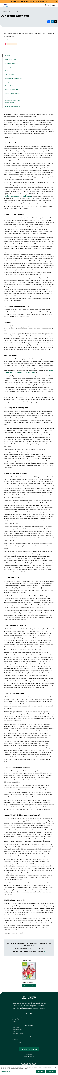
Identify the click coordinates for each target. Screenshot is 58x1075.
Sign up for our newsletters (29, 1049)
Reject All (51, 1071)
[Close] (55, 1067)
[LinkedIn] (30, 1064)
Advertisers (15, 1039)
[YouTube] (33, 1064)
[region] (29, 1070)
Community (15, 1031)
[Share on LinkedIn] (52, 21)
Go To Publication (29, 986)
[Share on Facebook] (48, 21)
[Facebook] (22, 1064)
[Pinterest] (35, 1064)
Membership (15, 1027)
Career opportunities (17, 1018)
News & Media (15, 1020)
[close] (56, 1)
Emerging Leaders (17, 1029)
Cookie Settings (5, 1071)
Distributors (15, 1041)
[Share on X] (55, 21)
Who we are (15, 1016)
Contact (14, 1021)
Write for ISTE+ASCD (17, 1033)
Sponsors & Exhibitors (17, 1043)
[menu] (2, 5)
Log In (53, 5)
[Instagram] (27, 1064)
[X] (24, 1064)
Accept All (40, 1071)
